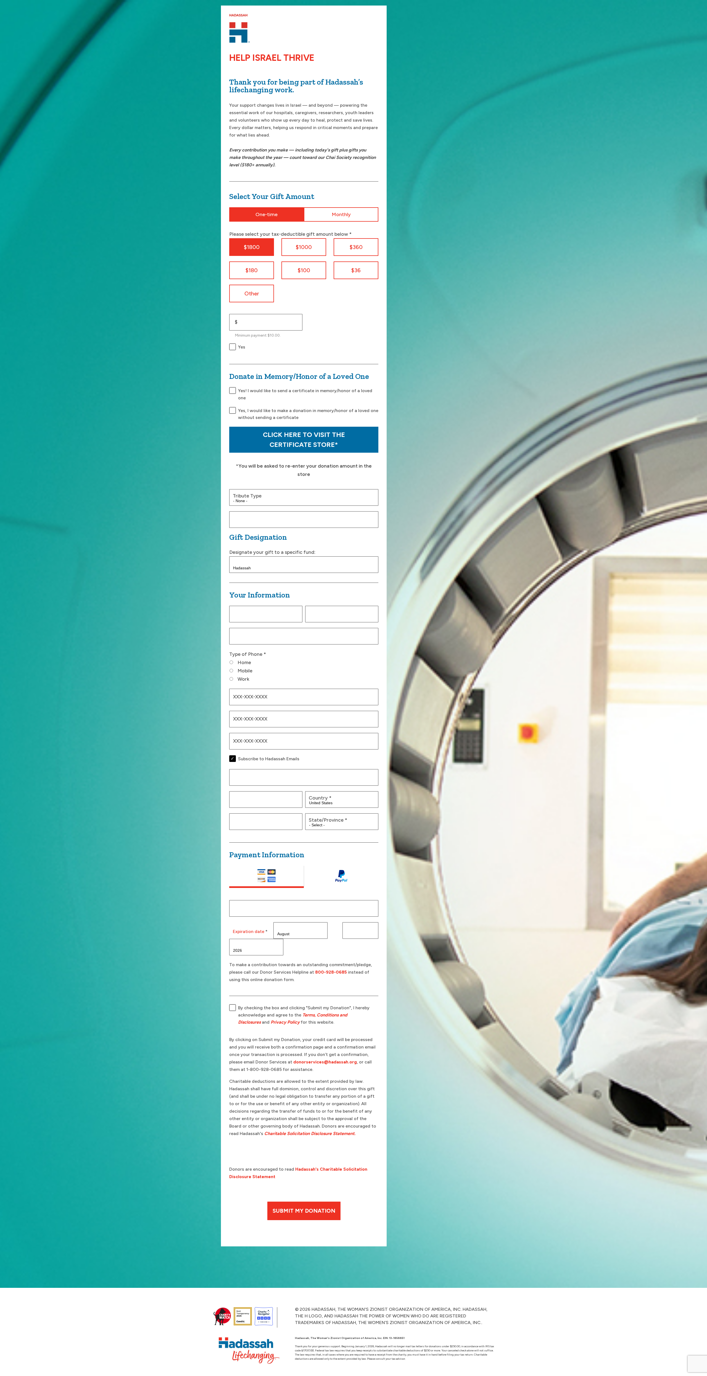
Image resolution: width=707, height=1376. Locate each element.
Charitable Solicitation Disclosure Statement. (309, 1133)
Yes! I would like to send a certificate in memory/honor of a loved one (305, 394)
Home (244, 662)
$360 (356, 247)
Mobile (245, 670)
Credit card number (257, 907)
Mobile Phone (248, 739)
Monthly (341, 214)
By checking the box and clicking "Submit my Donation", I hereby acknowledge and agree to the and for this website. (304, 1014)
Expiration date (250, 931)
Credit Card (266, 877)
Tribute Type (247, 496)
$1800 (252, 247)
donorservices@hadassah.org (325, 1062)
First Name (247, 612)
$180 (252, 270)
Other (251, 293)
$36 (356, 270)
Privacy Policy (285, 1022)
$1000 (304, 247)
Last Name (323, 612)
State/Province (328, 820)
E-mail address (251, 634)
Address (244, 776)
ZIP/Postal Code (253, 798)
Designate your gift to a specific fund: (272, 552)
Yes (241, 347)
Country (320, 798)
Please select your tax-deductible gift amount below (290, 234)
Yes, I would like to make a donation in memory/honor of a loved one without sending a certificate (308, 414)
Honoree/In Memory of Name (266, 518)
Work (243, 679)
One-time (266, 214)
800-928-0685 (331, 972)
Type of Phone (247, 654)
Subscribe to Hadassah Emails (268, 758)
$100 (304, 270)
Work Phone (246, 717)
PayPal (341, 877)
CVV (353, 929)
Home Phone (247, 695)
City (239, 820)
